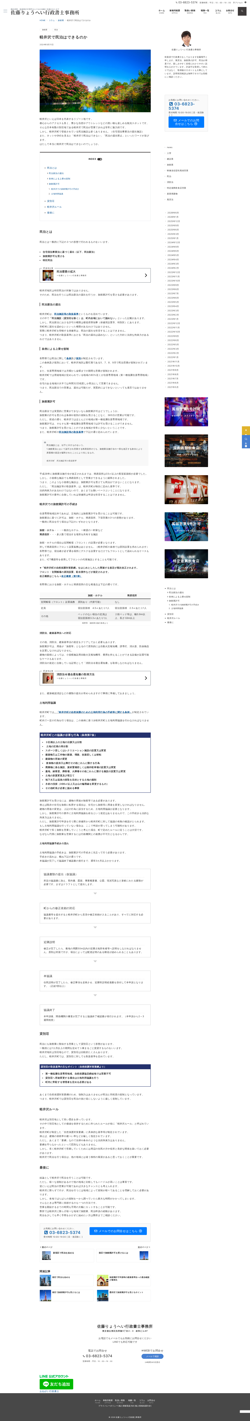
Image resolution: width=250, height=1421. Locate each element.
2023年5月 (173, 302)
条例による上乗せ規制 (59, 178)
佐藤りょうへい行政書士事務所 (45, 12)
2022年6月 (173, 340)
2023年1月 (173, 319)
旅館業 (44, 30)
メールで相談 (152, 1356)
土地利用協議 (57, 194)
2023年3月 (173, 310)
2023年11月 (174, 276)
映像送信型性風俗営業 (177, 170)
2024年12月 (174, 242)
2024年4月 (173, 259)
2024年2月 (173, 268)
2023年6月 (173, 298)
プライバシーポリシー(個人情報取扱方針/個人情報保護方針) (125, 1406)
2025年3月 (173, 234)
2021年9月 (173, 370)
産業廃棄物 (172, 193)
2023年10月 (174, 280)
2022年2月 (173, 353)
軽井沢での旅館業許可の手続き (65, 189)
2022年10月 (174, 331)
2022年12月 (174, 323)
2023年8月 (173, 289)
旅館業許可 (54, 184)
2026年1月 (173, 217)
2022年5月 (173, 344)
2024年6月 (173, 251)
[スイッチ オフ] (242, 11)
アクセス (239, 3)
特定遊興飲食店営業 (176, 188)
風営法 (170, 199)
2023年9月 (173, 285)
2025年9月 (173, 225)
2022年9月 (173, 336)
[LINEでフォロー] (246, 2)
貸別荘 (50, 201)
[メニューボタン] (5, 11)
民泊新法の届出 (56, 173)
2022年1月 (173, 357)
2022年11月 (174, 327)
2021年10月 (174, 366)
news (169, 147)
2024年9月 (173, 246)
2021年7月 (173, 378)
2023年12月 (174, 272)
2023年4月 (173, 306)
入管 (169, 153)
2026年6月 (173, 212)
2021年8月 (173, 374)
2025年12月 (174, 221)
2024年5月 (173, 255)
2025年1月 (173, 238)
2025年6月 (173, 229)
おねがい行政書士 (49, 1391)
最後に (50, 212)
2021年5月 (173, 387)
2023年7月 (173, 293)
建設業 (170, 159)
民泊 (56, 30)
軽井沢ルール (54, 206)
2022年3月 (173, 349)
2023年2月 (173, 314)
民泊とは (52, 167)
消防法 (170, 182)
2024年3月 (173, 263)
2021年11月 (173, 361)
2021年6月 (173, 382)
